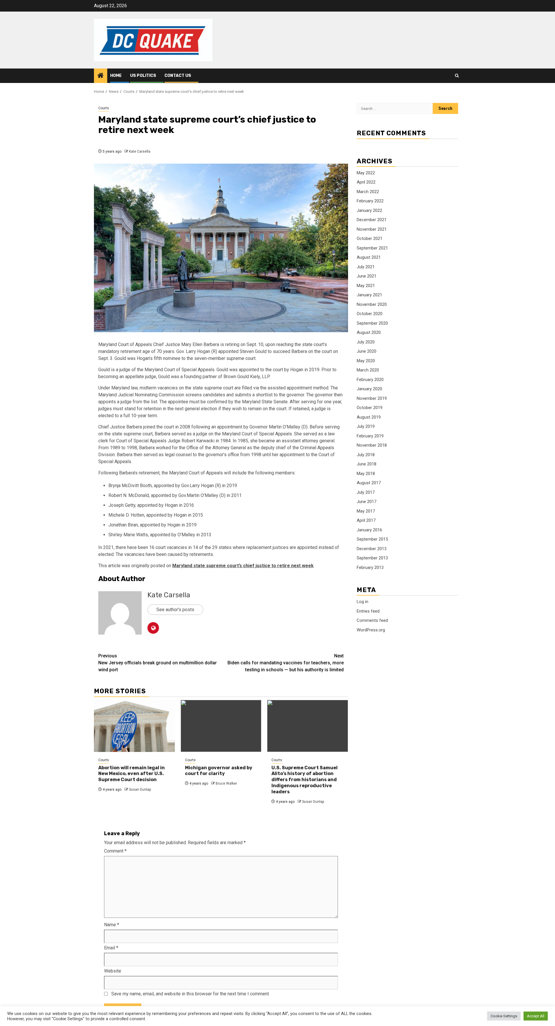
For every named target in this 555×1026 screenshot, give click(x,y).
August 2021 (369, 257)
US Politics (143, 75)
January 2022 (369, 210)
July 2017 (366, 492)
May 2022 (366, 172)
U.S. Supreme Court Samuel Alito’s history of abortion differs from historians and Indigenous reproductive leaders (304, 779)
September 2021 (372, 248)
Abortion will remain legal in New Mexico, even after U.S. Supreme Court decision (131, 774)
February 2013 (370, 567)
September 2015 (372, 539)
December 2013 (371, 548)
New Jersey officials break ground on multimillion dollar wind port (157, 662)
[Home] (100, 76)
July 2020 (366, 342)
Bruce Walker (226, 783)
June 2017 (366, 501)
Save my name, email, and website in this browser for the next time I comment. (190, 994)
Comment (115, 851)
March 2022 (368, 191)
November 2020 (372, 304)
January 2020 (369, 388)
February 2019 (370, 436)
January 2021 (369, 294)
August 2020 (369, 332)
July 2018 (366, 454)
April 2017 (366, 520)
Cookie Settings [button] (504, 1016)
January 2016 (369, 530)
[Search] (456, 75)
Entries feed (368, 611)
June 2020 (366, 351)
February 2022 (370, 201)
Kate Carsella (139, 151)
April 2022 (366, 182)
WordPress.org (371, 630)
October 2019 (369, 407)
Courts (103, 108)
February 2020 (370, 379)
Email (111, 948)
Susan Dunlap (140, 789)
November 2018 (372, 445)
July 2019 (366, 426)
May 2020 (366, 360)
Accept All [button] (535, 1016)
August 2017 (369, 482)
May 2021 (366, 285)
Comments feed (372, 620)
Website (112, 971)
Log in (362, 601)
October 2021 (369, 238)
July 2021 (366, 266)
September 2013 (372, 558)
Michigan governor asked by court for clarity (218, 771)
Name (111, 924)
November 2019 (372, 398)
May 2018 (366, 473)
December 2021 (371, 219)
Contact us (177, 75)
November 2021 (372, 229)
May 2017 (366, 511)
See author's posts (175, 609)
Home (116, 75)
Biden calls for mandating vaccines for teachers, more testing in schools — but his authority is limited (285, 662)
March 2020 (368, 370)
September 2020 (372, 323)
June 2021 (366, 276)
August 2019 (369, 417)
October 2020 (369, 313)
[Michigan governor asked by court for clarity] (221, 726)
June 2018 (366, 464)
